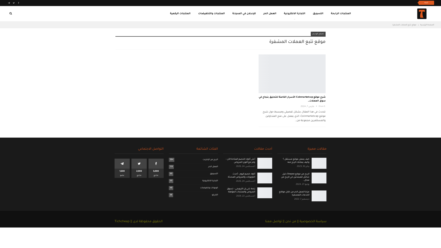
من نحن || (289, 221)
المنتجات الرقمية (180, 13)
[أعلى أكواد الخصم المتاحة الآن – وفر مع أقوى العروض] (264, 163)
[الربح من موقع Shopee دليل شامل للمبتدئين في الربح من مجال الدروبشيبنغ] (319, 178)
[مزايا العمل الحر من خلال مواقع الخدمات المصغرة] (319, 196)
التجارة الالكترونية (294, 13)
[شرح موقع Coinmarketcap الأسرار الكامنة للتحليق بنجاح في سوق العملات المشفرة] (292, 73)
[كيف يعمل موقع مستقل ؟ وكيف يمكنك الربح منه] (319, 163)
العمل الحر (269, 13)
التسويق (318, 13)
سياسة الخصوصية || (311, 221)
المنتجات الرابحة (341, 13)
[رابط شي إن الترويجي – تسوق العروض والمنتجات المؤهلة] (264, 192)
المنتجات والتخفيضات (211, 13)
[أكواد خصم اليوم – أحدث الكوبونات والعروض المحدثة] (264, 178)
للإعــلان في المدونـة (244, 13)
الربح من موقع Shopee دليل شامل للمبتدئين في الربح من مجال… (295, 177)
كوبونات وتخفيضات (209, 188)
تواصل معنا (273, 221)
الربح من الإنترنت (210, 160)
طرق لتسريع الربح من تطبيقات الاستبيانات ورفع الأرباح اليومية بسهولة (377, 3)
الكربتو (215, 195)
